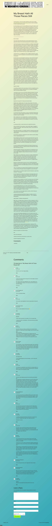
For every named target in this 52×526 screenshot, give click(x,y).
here (14, 29)
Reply (17, 287)
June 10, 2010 (18, 479)
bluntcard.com (26, 22)
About (47, 4)
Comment (15, 491)
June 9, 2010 (18, 468)
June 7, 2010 (18, 436)
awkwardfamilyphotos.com (18, 22)
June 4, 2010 (18, 276)
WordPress (47, 522)
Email (15, 505)
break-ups (11, 252)
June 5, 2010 (18, 299)
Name (15, 501)
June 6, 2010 (18, 425)
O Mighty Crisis (5, 522)
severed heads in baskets (16, 252)
